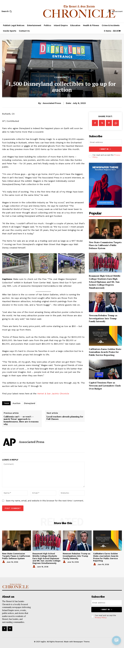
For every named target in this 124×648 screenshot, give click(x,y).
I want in (104, 149)
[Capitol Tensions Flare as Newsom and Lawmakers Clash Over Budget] (105, 369)
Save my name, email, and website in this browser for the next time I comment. (45, 501)
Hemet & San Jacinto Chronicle (53, 393)
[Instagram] (10, 628)
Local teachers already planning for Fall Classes (65, 418)
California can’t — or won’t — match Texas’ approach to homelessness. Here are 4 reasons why (21, 420)
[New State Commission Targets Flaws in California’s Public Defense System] (105, 229)
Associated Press (52, 103)
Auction (17, 403)
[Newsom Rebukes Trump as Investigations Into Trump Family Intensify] (105, 302)
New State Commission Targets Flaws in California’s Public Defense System (105, 245)
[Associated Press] (9, 442)
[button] (7, 11)
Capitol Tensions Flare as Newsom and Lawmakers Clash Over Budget (105, 385)
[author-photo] (4, 562)
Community (62, 77)
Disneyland (29, 403)
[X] (102, 123)
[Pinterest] (109, 123)
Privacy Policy (100, 618)
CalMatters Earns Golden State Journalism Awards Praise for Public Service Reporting (105, 352)
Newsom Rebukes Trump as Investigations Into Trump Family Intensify (103, 318)
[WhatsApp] (116, 123)
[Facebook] (95, 123)
